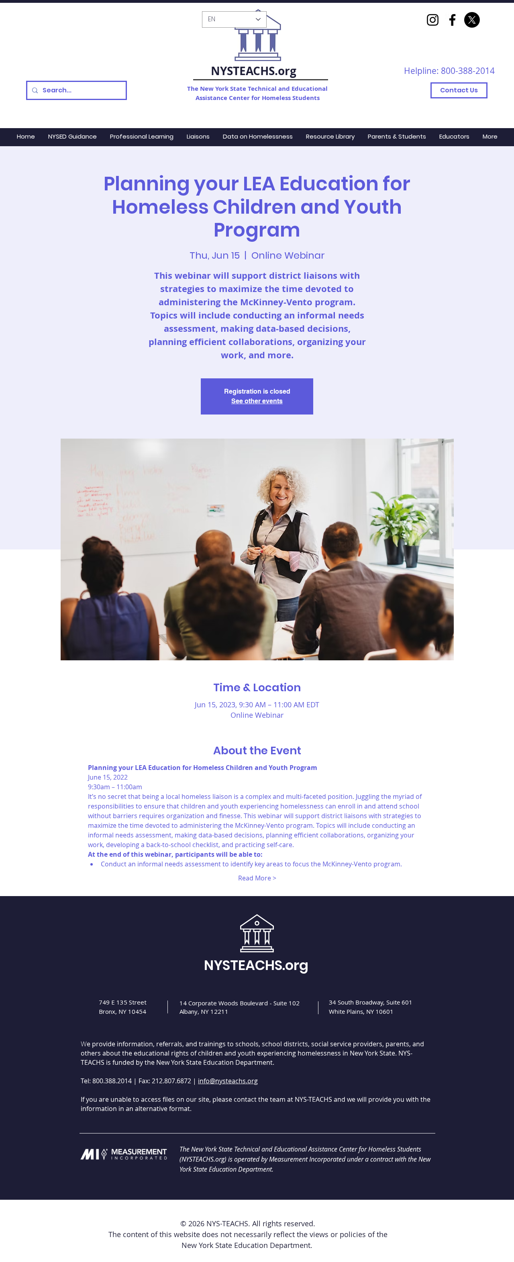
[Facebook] (452, 20)
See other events (257, 401)
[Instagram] (433, 20)
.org (285, 71)
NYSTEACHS (243, 71)
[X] (472, 20)
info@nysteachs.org (228, 1080)
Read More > (257, 878)
